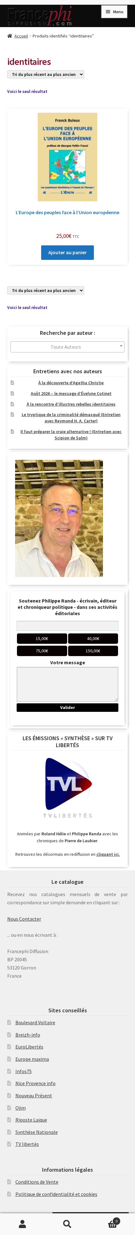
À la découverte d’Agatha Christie (71, 383)
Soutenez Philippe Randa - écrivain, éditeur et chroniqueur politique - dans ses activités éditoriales (67, 606)
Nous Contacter (24, 919)
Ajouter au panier (67, 252)
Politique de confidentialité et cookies (56, 1194)
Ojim (20, 1108)
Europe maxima (32, 1059)
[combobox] (67, 346)
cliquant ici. (108, 854)
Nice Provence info (35, 1083)
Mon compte (22, 1224)
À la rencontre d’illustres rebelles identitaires (71, 404)
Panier (104, 1218)
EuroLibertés (29, 1046)
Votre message (67, 662)
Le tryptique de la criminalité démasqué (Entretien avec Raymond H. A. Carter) (71, 418)
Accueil (21, 36)
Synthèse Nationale (36, 1132)
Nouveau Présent (33, 1095)
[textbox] (68, 347)
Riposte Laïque (31, 1120)
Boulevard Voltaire (35, 1022)
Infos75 (23, 1071)
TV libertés (27, 1144)
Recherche (67, 1224)
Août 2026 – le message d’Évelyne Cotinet (71, 393)
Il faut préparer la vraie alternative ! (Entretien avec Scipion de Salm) (71, 435)
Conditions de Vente (36, 1182)
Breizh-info (27, 1035)
